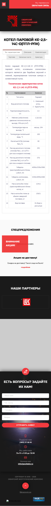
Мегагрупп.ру (25, 492)
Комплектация (40, 52)
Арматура (38, 57)
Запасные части (25, 57)
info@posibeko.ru (25, 464)
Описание (27, 52)
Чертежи (11, 57)
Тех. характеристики (12, 52)
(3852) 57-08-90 (25, 442)
